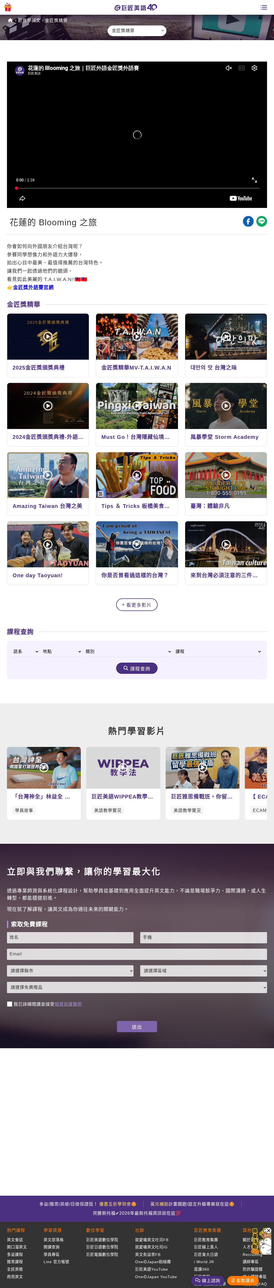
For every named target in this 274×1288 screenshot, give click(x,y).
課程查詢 (140, 668)
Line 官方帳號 (56, 1262)
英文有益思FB (148, 1254)
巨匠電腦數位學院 (102, 1254)
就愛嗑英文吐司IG (151, 1247)
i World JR (204, 1262)
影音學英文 (29, 20)
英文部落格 (54, 1240)
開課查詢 (52, 1247)
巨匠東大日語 (206, 1254)
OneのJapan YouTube (156, 1277)
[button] (268, 1230)
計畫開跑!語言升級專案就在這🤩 (192, 1204)
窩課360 (201, 1269)
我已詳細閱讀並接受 (48, 1004)
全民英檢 (15, 1269)
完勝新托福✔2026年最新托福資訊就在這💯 (137, 1213)
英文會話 (15, 1240)
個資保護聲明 (68, 1004)
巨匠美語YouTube (151, 1269)
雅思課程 (15, 1262)
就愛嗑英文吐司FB (152, 1240)
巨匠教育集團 (206, 1240)
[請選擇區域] (203, 971)
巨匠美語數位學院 (102, 1240)
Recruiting (252, 1254)
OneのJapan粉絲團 (153, 1262)
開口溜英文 (17, 1247)
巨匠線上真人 (206, 1247)
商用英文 (15, 1277)
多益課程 (15, 1254)
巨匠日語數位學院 (102, 1247)
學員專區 (52, 1254)
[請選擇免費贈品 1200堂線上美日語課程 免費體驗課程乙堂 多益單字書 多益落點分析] (137, 987)
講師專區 (251, 1262)
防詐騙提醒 (253, 1269)
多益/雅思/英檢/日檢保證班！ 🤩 (88, 1204)
